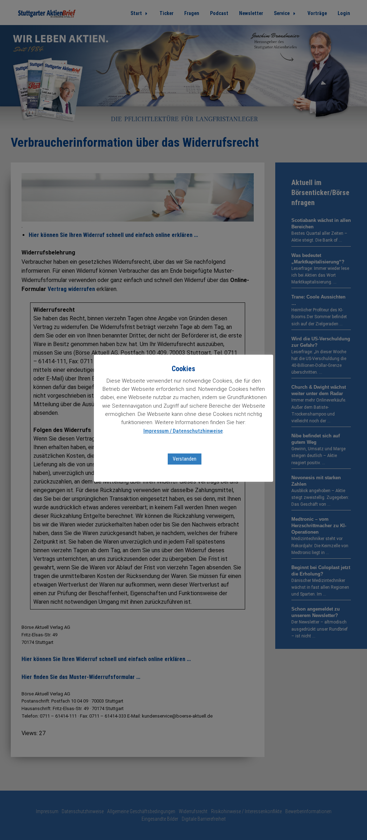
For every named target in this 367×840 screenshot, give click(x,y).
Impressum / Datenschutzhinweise (183, 431)
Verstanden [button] (184, 459)
